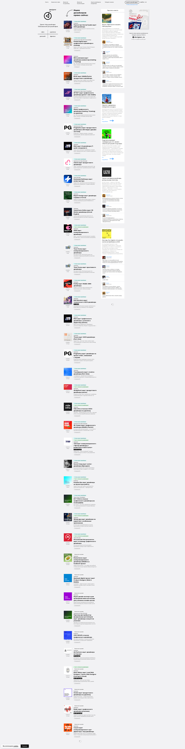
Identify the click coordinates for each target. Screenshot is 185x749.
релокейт (43, 36)
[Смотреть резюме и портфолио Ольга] (104, 81)
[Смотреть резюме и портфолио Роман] (104, 72)
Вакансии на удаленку (66, 3)
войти (142, 2)
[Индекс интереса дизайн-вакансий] (138, 20)
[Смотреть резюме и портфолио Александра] (104, 257)
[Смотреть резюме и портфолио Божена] (104, 293)
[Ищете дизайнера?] (48, 16)
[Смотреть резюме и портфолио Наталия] (104, 62)
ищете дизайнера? (132, 2)
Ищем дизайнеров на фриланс (96, 3)
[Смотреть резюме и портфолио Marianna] (104, 42)
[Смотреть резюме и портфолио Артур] (104, 277)
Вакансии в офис (55, 2)
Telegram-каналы (109, 2)
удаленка (53, 32)
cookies (15, 746)
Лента (46, 2)
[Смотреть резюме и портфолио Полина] (104, 266)
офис (42, 32)
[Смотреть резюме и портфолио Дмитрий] (104, 52)
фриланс (53, 36)
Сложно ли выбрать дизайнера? (138, 39)
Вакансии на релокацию (80, 3)
